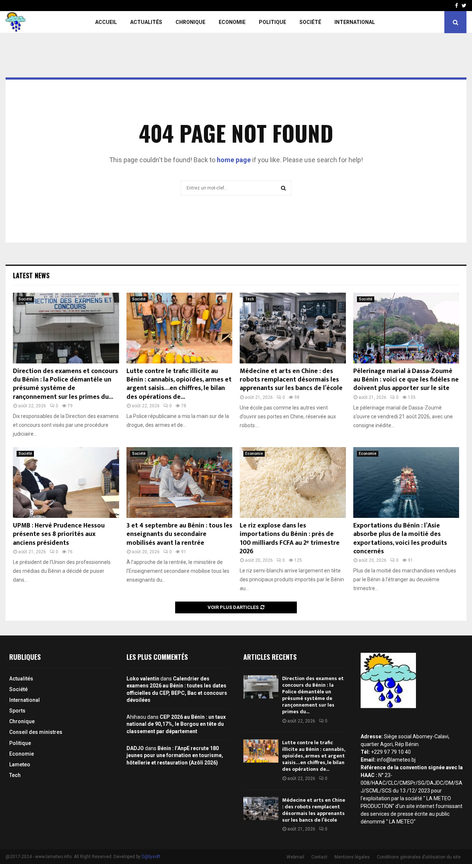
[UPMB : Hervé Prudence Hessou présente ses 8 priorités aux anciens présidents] (66, 482)
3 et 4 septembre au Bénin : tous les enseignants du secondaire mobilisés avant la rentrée (179, 534)
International (354, 22)
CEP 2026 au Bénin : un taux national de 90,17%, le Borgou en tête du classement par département (176, 724)
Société (310, 22)
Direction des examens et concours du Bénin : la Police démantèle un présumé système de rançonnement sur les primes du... (65, 384)
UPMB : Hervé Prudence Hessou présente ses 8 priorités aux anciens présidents (59, 534)
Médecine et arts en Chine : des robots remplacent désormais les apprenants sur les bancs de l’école (291, 380)
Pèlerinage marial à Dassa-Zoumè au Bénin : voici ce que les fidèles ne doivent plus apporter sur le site (406, 380)
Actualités (146, 22)
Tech (249, 299)
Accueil (106, 22)
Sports (17, 711)
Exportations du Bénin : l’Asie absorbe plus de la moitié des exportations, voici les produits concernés (400, 538)
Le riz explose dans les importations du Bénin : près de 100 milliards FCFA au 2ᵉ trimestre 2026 (290, 538)
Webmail (295, 857)
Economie (232, 22)
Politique (272, 22)
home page (234, 160)
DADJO (135, 748)
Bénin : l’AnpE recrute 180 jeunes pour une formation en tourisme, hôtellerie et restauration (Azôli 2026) (174, 755)
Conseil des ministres (35, 732)
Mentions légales (352, 857)
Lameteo (19, 764)
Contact (319, 857)
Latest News (31, 275)
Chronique (190, 22)
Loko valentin (142, 679)
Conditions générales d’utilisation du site (419, 857)
